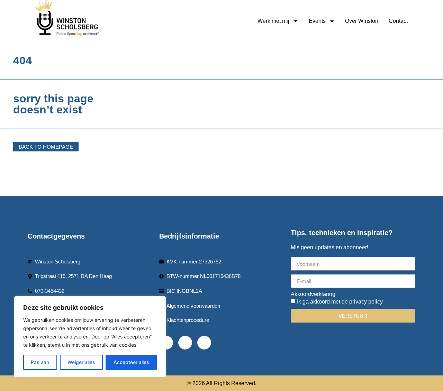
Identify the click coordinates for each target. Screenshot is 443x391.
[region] (90, 336)
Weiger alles (81, 362)
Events (317, 21)
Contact (398, 21)
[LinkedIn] (185, 343)
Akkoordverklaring (313, 294)
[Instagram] (204, 343)
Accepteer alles (131, 362)
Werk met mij (273, 21)
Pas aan (40, 362)
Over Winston (361, 21)
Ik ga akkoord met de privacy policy (340, 302)
